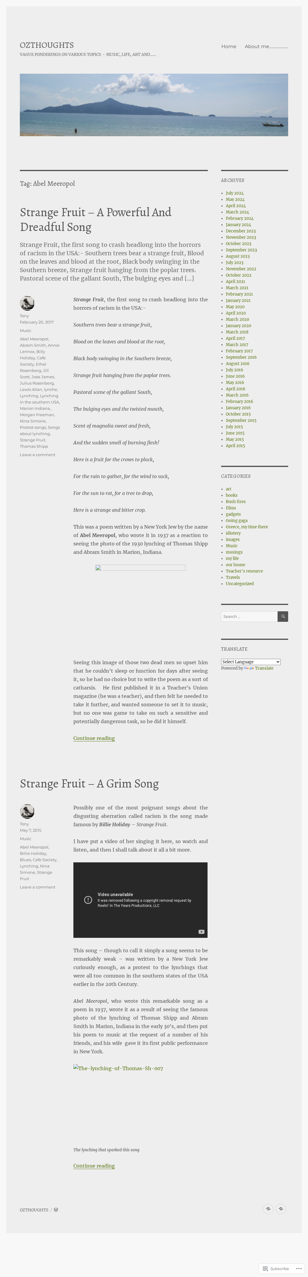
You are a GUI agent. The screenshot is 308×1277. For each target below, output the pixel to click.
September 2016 (241, 357)
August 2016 (238, 363)
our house (235, 564)
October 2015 (238, 414)
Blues (25, 859)
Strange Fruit (32, 439)
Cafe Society (45, 859)
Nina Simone (33, 421)
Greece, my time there (247, 527)
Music (25, 330)
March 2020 (237, 319)
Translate (264, 668)
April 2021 (235, 281)
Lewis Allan (31, 389)
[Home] (268, 1209)
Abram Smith (33, 345)
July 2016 (234, 370)
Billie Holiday (33, 853)
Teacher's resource (244, 571)
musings (234, 552)
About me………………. (266, 46)
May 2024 (235, 199)
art (228, 489)
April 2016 (235, 388)
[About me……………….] (281, 1209)
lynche (50, 389)
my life (232, 558)
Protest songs (33, 427)
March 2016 (237, 395)
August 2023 (238, 256)
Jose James (43, 376)
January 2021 (238, 300)
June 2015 (235, 433)
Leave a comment (37, 454)
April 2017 (235, 338)
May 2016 (235, 382)
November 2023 (241, 237)
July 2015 (234, 426)
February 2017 (239, 351)
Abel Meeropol (34, 338)
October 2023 (238, 243)
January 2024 (238, 224)
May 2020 (235, 306)
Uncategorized (240, 583)
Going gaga (237, 520)
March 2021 (237, 287)
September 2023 (241, 250)
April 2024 (236, 205)
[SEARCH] (283, 616)
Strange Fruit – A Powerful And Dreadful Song (95, 219)
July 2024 (235, 193)
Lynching (29, 395)
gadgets (233, 514)
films (231, 508)
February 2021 (239, 294)
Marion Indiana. (35, 408)
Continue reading (94, 738)
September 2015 (241, 420)
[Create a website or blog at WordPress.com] (56, 1210)
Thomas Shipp (34, 446)
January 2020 (238, 325)
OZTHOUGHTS (47, 45)
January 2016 (238, 407)
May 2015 (235, 439)
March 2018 (237, 332)
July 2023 (234, 262)
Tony (24, 315)
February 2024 (240, 218)
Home (228, 46)
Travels (233, 577)
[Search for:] (249, 616)
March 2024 (237, 212)
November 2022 (241, 269)
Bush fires (236, 501)
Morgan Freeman (37, 414)
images (233, 539)
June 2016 (235, 376)
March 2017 (237, 344)
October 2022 (238, 275)
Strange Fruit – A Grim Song (89, 783)
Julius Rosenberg (37, 383)
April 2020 (236, 313)
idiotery (233, 533)
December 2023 (241, 231)
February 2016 (239, 401)
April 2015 (235, 445)
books (232, 495)
